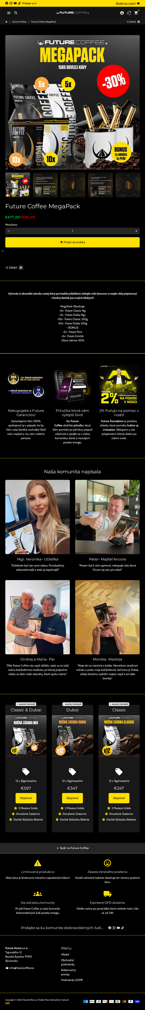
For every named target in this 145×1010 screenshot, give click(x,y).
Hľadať (65, 954)
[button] (72, 252)
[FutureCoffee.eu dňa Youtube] (15, 3)
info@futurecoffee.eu (20, 968)
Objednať (26, 798)
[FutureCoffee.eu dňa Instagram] (11, 3)
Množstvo (11, 224)
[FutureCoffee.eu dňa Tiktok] (19, 3)
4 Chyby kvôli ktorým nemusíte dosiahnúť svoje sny (72, 9)
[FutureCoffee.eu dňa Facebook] (6, 3)
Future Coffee (19, 21)
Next (135, 102)
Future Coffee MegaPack (43, 21)
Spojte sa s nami (125, 3)
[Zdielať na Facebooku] (139, 21)
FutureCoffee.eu (29, 999)
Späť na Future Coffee (72, 848)
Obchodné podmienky (68, 962)
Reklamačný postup (68, 972)
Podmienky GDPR (72, 980)
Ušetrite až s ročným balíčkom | (72, 5)
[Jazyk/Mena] (129, 12)
